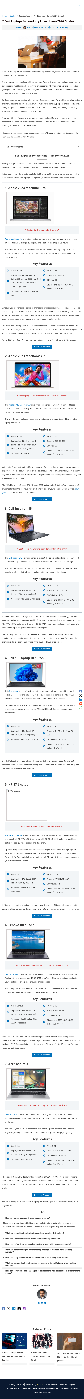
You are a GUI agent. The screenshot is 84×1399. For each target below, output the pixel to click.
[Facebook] (3, 1308)
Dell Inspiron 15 (15, 558)
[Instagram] (24, 1308)
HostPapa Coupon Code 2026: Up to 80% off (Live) (68, 1357)
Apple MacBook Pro (13, 239)
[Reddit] (80, 703)
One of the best (12, 974)
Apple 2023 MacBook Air (20, 405)
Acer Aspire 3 (11, 1114)
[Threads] (19, 1308)
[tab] (42, 1223)
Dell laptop (13, 691)
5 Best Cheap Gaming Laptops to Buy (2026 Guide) (13, 1356)
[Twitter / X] (8, 1308)
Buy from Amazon (42, 347)
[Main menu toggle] (79, 5)
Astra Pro (41, 1384)
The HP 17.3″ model (13, 835)
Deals (18, 27)
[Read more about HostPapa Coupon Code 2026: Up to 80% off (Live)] (69, 1341)
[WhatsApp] (80, 707)
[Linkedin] (13, 1308)
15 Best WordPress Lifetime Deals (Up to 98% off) (41, 1356)
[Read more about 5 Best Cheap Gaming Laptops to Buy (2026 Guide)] (14, 1341)
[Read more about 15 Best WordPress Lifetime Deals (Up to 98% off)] (42, 1341)
